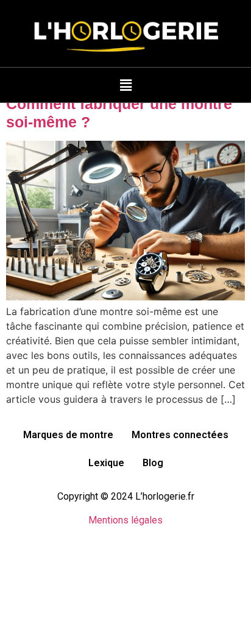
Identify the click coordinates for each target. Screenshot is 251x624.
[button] (125, 85)
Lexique (106, 463)
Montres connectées (180, 435)
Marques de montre (68, 435)
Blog (153, 463)
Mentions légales (125, 520)
